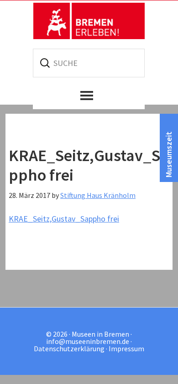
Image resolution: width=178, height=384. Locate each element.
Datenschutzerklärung (69, 348)
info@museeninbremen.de (87, 341)
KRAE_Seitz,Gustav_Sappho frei (64, 218)
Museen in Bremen (89, 21)
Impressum (126, 348)
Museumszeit (168, 154)
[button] (89, 95)
